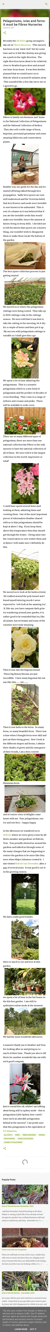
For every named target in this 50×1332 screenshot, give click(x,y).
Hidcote (7, 835)
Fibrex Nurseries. (22, 45)
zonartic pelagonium (13, 1142)
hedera (42, 1135)
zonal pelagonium (25, 1138)
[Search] (46, 4)
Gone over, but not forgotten (14, 1250)
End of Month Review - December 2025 (18, 1293)
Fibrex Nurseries (29, 1135)
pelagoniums (9, 1138)
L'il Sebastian (10, 1131)
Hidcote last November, (27, 863)
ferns (17, 1135)
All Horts (21, 41)
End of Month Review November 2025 (17, 1206)
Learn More (21, 1329)
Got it (33, 1329)
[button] (4, 33)
